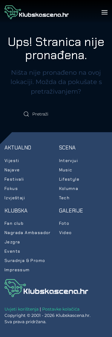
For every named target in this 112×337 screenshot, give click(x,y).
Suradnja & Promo (24, 260)
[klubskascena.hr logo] (46, 287)
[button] (105, 12)
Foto (64, 223)
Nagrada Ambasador (27, 232)
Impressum (17, 269)
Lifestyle (69, 179)
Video (65, 232)
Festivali (14, 179)
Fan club (14, 223)
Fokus (11, 188)
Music (66, 170)
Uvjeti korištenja (21, 309)
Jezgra (12, 242)
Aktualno (17, 147)
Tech (64, 197)
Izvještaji (14, 197)
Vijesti (11, 160)
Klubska (15, 210)
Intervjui (68, 160)
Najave (12, 170)
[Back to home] (36, 12)
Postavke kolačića (60, 309)
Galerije (71, 210)
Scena (67, 147)
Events (12, 251)
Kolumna (69, 188)
